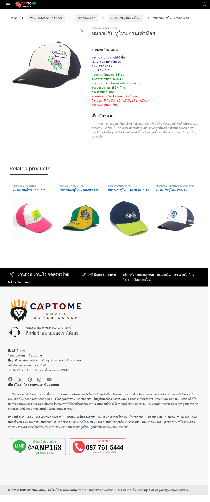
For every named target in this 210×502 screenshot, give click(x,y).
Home (13, 18)
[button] (81, 30)
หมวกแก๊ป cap (86, 18)
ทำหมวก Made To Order (46, 18)
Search (204, 4)
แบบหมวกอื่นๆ (187, 186)
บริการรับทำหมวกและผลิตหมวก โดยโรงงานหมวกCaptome (48, 490)
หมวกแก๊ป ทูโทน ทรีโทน (125, 18)
